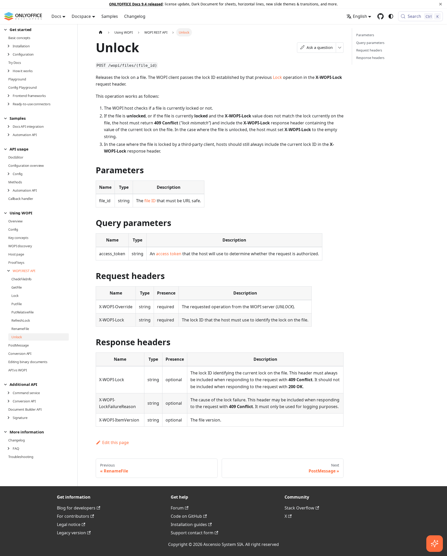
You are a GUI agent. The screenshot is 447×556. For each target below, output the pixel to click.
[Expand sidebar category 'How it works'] (10, 70)
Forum (177, 508)
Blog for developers (76, 508)
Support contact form (192, 533)
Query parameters (370, 42)
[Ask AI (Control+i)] (434, 543)
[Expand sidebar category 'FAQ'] (10, 448)
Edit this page (115, 442)
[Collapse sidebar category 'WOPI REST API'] (10, 270)
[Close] (440, 4)
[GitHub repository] (380, 16)
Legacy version (71, 533)
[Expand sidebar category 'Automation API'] (10, 134)
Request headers (369, 50)
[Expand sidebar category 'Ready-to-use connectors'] (10, 104)
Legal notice (68, 524)
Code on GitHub (186, 516)
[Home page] (101, 32)
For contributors (73, 516)
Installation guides (189, 524)
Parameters (365, 35)
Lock (277, 77)
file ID (150, 201)
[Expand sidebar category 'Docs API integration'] (10, 126)
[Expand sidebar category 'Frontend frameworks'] (10, 95)
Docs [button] (56, 16)
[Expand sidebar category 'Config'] (10, 173)
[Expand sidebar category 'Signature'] (10, 417)
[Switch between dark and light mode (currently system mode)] (391, 16)
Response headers (370, 57)
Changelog (134, 16)
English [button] (360, 16)
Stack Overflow (299, 508)
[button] (36, 29)
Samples (109, 16)
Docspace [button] (81, 16)
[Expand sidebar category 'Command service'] (10, 392)
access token (168, 254)
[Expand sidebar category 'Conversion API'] (10, 401)
